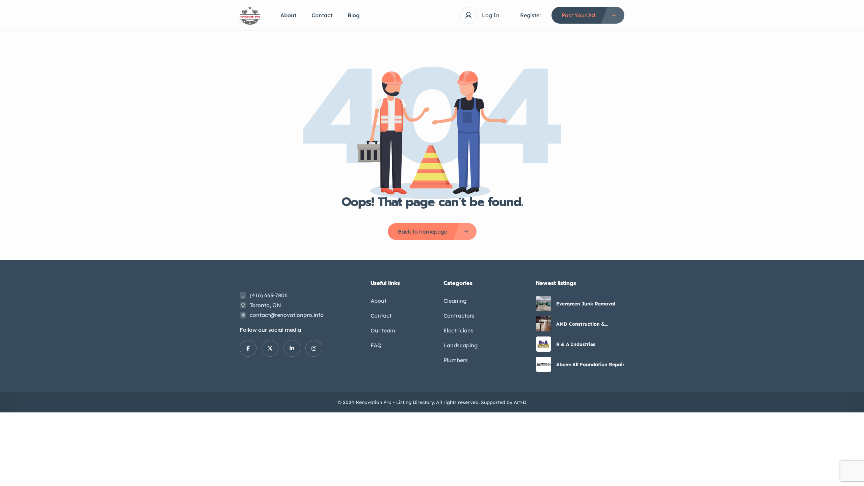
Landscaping (460, 345)
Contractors (459, 315)
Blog (354, 15)
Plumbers (455, 360)
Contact (322, 15)
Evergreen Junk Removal (585, 303)
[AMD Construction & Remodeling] (543, 323)
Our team (383, 330)
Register (530, 15)
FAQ (376, 345)
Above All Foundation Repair (590, 364)
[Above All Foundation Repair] (543, 364)
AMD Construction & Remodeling (580, 324)
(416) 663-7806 (269, 295)
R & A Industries (575, 344)
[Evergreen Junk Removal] (543, 303)
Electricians (458, 330)
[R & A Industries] (543, 344)
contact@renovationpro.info (287, 315)
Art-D (520, 402)
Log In (491, 15)
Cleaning (454, 300)
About (288, 15)
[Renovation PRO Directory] (250, 15)
